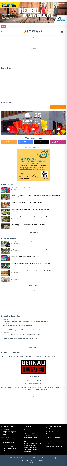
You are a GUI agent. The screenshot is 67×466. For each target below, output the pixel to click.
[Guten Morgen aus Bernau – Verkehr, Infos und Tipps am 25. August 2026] (5, 273)
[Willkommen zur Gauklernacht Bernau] (33, 57)
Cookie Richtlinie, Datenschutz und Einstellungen (33, 460)
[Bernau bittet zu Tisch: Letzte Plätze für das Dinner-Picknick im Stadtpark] (5, 212)
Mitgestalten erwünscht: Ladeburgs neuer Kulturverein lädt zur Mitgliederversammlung (34, 249)
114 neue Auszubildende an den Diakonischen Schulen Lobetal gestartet (30, 263)
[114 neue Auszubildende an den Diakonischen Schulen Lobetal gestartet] (5, 266)
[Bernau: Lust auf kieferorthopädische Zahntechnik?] (5, 279)
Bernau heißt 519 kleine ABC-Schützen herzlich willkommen (27, 202)
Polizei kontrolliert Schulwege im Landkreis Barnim (24, 241)
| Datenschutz (58, 458)
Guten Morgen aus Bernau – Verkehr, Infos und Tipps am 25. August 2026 (31, 270)
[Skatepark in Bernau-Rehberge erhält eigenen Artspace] (5, 190)
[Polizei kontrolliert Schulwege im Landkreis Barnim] (5, 244)
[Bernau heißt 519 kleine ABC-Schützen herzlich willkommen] (5, 205)
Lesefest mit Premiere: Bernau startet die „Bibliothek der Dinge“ (28, 224)
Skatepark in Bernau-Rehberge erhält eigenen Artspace (26, 188)
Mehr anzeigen (33, 232)
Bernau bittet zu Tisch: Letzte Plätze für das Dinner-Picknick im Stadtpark (30, 209)
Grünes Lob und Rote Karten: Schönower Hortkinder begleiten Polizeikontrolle (32, 217)
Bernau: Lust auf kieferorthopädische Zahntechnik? (24, 278)
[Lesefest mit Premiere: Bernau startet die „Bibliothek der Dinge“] (5, 226)
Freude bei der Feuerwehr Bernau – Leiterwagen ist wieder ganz (10, 85)
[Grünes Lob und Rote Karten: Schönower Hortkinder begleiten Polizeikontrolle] (5, 219)
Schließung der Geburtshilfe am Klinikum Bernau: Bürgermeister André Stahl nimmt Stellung (35, 195)
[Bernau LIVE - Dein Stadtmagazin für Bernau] (33, 31)
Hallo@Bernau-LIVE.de (35, 383)
